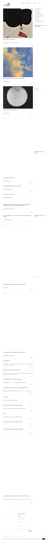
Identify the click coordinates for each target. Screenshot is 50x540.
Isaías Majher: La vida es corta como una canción (14, 284)
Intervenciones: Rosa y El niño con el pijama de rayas (15, 387)
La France (36, 18)
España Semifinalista (38, 17)
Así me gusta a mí (37, 19)
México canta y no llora (38, 22)
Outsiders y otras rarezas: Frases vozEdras (13, 429)
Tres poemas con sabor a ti (9, 39)
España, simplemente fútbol (38, 14)
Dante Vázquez (20, 499)
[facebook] (45, 3)
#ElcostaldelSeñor (29, 499)
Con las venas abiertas (38, 13)
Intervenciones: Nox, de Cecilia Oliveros (12, 379)
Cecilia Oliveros (12, 382)
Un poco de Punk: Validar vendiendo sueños (12, 405)
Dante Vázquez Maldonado (15, 374)
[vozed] (6, 6)
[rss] (43, 3)
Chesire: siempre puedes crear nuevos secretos (13, 78)
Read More (31, 44)
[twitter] (46, 3)
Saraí (4, 413)
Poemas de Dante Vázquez (9, 177)
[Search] (15, 514)
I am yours (5, 396)
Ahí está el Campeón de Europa (39, 20)
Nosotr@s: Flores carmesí (9, 194)
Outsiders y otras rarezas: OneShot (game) (12, 421)
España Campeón (37, 10)
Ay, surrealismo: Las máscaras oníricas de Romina (14, 352)
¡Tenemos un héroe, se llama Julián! (40, 15)
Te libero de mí (6, 360)
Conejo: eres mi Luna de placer (10, 109)
